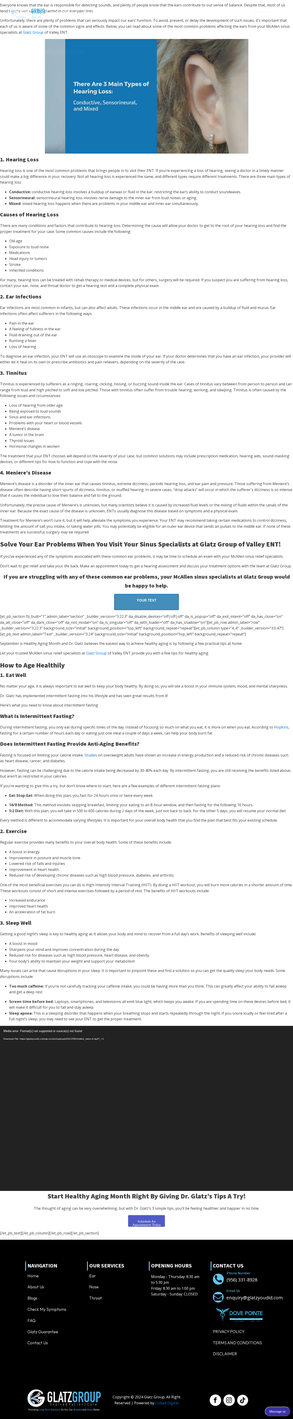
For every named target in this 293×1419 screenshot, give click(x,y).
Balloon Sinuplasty (120, 12)
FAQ (31, 1320)
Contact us (191, 12)
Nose (94, 1286)
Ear (92, 1275)
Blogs (32, 1298)
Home (54, 12)
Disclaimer (225, 1353)
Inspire (146, 12)
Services (88, 12)
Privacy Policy (228, 1331)
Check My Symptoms (46, 1309)
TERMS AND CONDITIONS (237, 1342)
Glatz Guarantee (42, 1331)
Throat (95, 1298)
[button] (226, 13)
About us (70, 12)
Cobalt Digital (167, 1402)
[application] (146, 1108)
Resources (164, 12)
